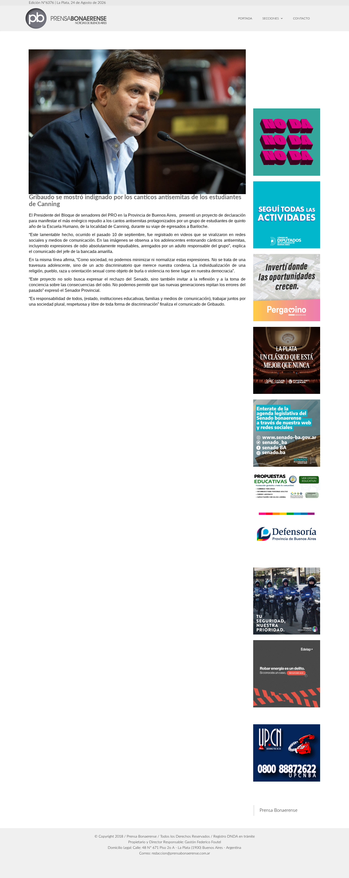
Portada (245, 18)
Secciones (271, 18)
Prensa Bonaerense (278, 810)
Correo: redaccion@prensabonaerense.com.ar (174, 853)
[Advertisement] (296, 71)
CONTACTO (301, 18)
